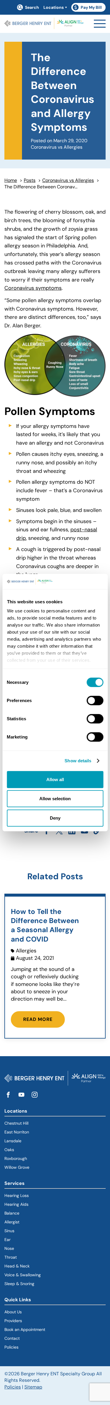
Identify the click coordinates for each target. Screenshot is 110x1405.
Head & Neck (17, 1266)
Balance (11, 1213)
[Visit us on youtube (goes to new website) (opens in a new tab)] (21, 1095)
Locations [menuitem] (53, 7)
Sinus (9, 1230)
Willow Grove (16, 1167)
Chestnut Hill (16, 1123)
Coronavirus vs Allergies (68, 180)
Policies (11, 1347)
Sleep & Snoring (19, 1283)
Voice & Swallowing (22, 1274)
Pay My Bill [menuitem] (89, 8)
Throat (10, 1257)
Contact (12, 1338)
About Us (13, 1311)
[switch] (95, 700)
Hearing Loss (16, 1195)
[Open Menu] (100, 24)
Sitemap (33, 1387)
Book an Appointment (24, 1329)
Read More (38, 1019)
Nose (9, 1248)
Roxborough (15, 1158)
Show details (78, 760)
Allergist (11, 1222)
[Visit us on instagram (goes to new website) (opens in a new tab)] (34, 1095)
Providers (13, 1320)
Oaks (9, 1149)
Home (10, 180)
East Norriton (16, 1132)
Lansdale (12, 1140)
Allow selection (55, 798)
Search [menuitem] (32, 7)
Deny (55, 817)
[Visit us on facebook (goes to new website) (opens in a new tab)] (8, 1095)
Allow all (55, 779)
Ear (7, 1239)
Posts (29, 180)
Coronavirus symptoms (33, 288)
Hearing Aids (16, 1204)
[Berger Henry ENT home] (44, 24)
